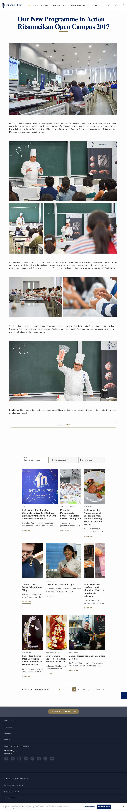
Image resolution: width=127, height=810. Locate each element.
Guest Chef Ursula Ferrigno (60, 584)
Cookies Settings (89, 806)
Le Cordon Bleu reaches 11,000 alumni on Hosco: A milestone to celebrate (94, 590)
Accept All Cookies (104, 806)
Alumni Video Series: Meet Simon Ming (32, 587)
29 (74, 689)
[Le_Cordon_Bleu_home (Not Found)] (11, 5)
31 (84, 689)
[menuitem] (109, 5)
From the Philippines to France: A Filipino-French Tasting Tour (70, 514)
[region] (63, 806)
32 (89, 689)
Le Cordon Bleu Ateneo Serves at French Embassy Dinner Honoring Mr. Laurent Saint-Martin (93, 517)
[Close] (124, 806)
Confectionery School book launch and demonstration (56, 658)
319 (98, 689)
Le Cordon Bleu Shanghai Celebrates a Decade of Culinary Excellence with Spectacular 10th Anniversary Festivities (39, 514)
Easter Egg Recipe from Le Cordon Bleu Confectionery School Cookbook (32, 660)
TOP (123, 697)
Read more (26, 530)
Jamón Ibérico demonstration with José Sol (87, 657)
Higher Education (63, 425)
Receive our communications (63, 711)
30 (79, 689)
